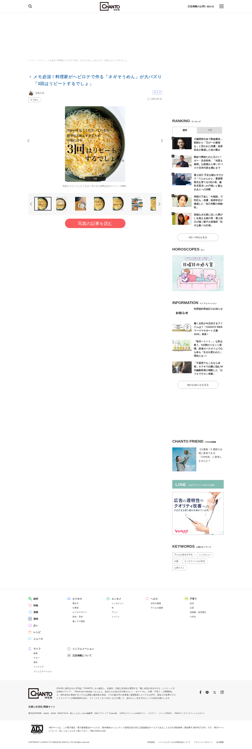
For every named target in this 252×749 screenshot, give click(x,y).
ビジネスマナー (80, 612)
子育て (193, 598)
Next (162, 141)
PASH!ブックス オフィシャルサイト (190, 713)
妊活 (192, 603)
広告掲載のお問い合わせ (201, 6)
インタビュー (205, 554)
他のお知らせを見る (198, 384)
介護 (176, 561)
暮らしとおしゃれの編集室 (81, 713)
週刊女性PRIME (35, 713)
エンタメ (116, 598)
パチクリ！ (152, 713)
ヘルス (154, 598)
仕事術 (76, 608)
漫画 (35, 618)
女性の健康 (156, 603)
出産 (192, 608)
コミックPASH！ (166, 713)
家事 (35, 653)
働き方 (76, 603)
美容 (35, 662)
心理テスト (179, 568)
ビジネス (77, 598)
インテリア (38, 667)
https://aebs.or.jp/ (98, 731)
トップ (31, 60)
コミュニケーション (42, 671)
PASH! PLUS (63, 713)
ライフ (41, 60)
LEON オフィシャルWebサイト (132, 713)
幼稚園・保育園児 (198, 612)
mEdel (53, 713)
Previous (28, 141)
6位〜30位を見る (198, 237)
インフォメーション (83, 648)
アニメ (115, 612)
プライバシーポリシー (203, 742)
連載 (35, 612)
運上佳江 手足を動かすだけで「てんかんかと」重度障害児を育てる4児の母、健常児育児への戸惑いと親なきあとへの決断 (208, 182)
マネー (36, 658)
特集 (35, 605)
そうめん (34, 100)
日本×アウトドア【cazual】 (106, 713)
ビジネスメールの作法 (194, 561)
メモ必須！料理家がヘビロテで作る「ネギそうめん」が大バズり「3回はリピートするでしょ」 (88, 60)
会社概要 (220, 742)
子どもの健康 (157, 608)
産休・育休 (78, 617)
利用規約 (151, 742)
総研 (35, 598)
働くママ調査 (79, 621)
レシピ (37, 632)
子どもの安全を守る (183, 554)
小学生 (193, 617)
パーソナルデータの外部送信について (174, 742)
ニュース (38, 638)
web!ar (46, 713)
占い (35, 625)
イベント (116, 617)
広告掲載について (82, 655)
